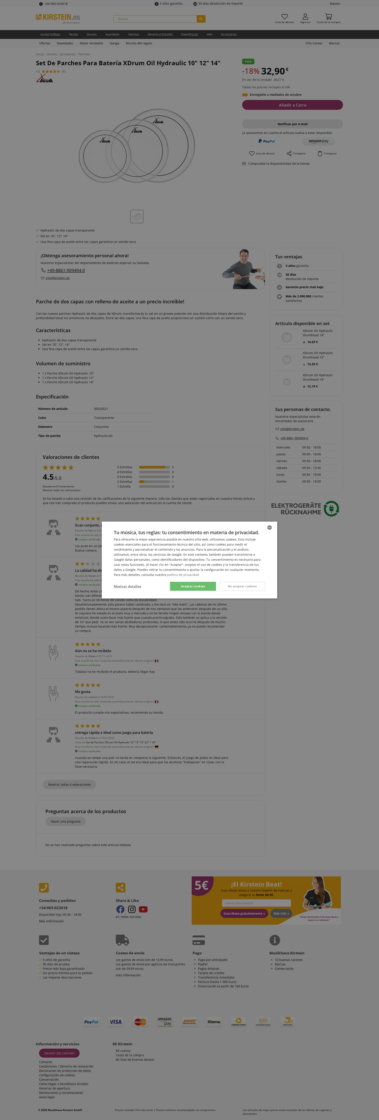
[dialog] (189, 560)
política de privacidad (183, 575)
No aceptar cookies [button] (242, 586)
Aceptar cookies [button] (193, 586)
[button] (127, 586)
